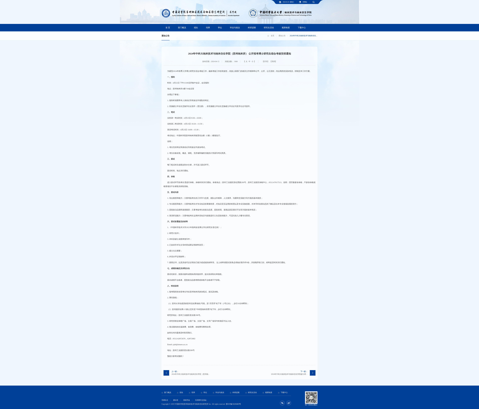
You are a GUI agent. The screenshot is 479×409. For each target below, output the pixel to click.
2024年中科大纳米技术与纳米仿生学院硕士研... (289, 373)
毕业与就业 (235, 28)
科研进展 (252, 28)
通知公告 (282, 36)
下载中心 (302, 28)
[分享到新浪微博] (289, 403)
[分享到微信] (282, 403)
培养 (208, 28)
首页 (272, 36)
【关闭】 (273, 61)
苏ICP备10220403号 (233, 404)
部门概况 (182, 28)
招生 (196, 28)
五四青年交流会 (200, 400)
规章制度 (286, 28)
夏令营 (175, 400)
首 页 (168, 28)
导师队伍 (165, 400)
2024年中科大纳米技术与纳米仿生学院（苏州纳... (191, 373)
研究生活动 (269, 28)
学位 (220, 28)
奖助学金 (186, 400)
